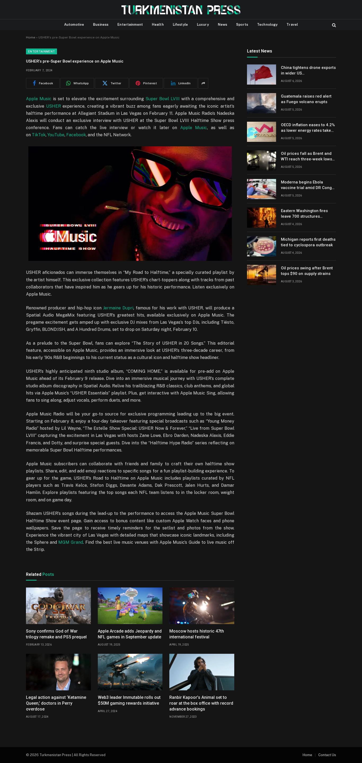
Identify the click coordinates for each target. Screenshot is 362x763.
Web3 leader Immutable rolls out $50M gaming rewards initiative (129, 700)
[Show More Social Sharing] (203, 83)
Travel (292, 25)
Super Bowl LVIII (162, 98)
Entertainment (130, 25)
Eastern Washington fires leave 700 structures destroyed (304, 214)
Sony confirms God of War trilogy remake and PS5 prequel (56, 634)
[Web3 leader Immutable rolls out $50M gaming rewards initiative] (130, 672)
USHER (53, 106)
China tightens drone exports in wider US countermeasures (308, 70)
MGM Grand (70, 542)
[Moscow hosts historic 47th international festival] (201, 605)
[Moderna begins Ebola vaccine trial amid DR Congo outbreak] (261, 189)
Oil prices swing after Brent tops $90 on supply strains (307, 271)
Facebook (76, 134)
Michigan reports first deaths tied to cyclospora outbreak (308, 242)
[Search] (333, 24)
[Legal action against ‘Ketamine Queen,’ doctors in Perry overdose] (58, 672)
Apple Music (38, 98)
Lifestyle (180, 25)
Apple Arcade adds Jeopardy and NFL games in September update (130, 634)
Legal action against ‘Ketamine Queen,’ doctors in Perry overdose (56, 703)
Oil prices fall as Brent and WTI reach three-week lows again (306, 156)
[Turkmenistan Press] (181, 9)
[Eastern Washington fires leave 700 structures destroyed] (261, 218)
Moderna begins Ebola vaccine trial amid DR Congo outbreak (307, 185)
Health (158, 25)
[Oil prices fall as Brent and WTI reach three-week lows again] (261, 160)
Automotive (74, 25)
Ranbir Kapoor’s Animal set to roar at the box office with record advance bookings (201, 703)
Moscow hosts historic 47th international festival (196, 634)
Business (100, 25)
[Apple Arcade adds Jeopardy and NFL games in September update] (130, 605)
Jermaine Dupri (118, 307)
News (222, 25)
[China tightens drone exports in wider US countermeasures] (261, 74)
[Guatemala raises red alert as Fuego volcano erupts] (261, 103)
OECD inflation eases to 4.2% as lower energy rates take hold (308, 128)
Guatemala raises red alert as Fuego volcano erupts (306, 99)
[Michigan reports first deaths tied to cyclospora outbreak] (261, 246)
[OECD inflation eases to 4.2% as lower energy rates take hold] (261, 132)
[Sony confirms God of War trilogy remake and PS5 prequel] (58, 605)
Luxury (203, 25)
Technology (267, 25)
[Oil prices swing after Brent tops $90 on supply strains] (261, 275)
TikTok (39, 134)
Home (30, 37)
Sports (242, 25)
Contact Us (327, 755)
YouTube (55, 134)
